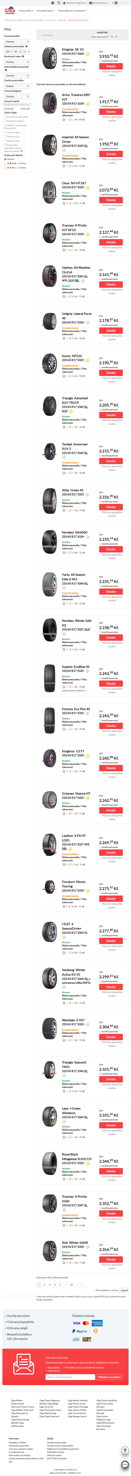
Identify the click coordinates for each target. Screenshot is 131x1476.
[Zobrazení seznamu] (112, 36)
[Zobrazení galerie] (116, 36)
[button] (125, 1450)
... (65, 1284)
